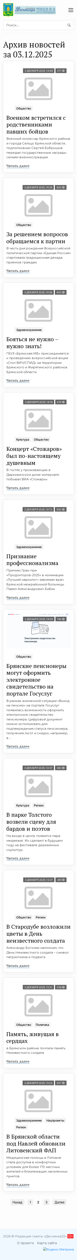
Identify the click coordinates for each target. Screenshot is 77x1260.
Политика (42, 1024)
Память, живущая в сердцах (32, 1037)
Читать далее (18, 165)
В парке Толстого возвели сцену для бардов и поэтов (31, 821)
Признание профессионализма (32, 559)
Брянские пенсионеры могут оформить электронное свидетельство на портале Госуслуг (36, 679)
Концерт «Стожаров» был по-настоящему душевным (34, 455)
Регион (39, 805)
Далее (59, 1202)
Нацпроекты (55, 1120)
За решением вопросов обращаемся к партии (37, 237)
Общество (23, 108)
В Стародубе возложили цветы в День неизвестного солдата (38, 933)
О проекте (25, 1243)
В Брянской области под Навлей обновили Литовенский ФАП (36, 1143)
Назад (17, 1202)
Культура (22, 439)
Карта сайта (47, 1243)
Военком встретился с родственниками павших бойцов (36, 124)
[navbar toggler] (71, 10)
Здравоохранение (29, 330)
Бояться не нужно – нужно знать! (32, 342)
